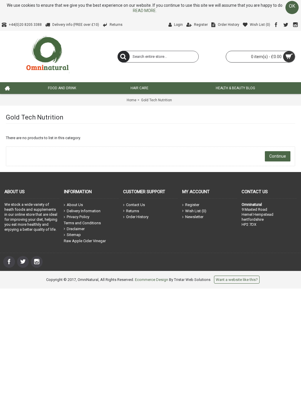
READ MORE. (145, 10)
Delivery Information (84, 211)
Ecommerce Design (151, 279)
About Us (75, 205)
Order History (137, 217)
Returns (132, 211)
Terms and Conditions (82, 223)
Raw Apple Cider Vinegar (85, 241)
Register (192, 205)
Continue (277, 156)
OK (292, 6)
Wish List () (195, 211)
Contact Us (135, 205)
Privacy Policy (78, 217)
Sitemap (74, 234)
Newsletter (194, 217)
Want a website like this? (237, 279)
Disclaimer (76, 229)
